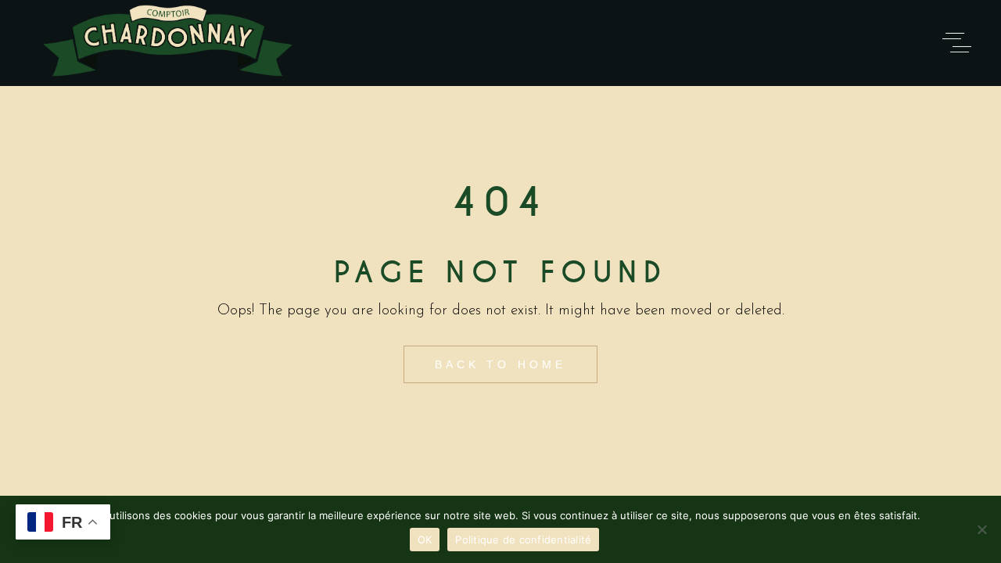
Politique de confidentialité (523, 539)
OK (425, 539)
